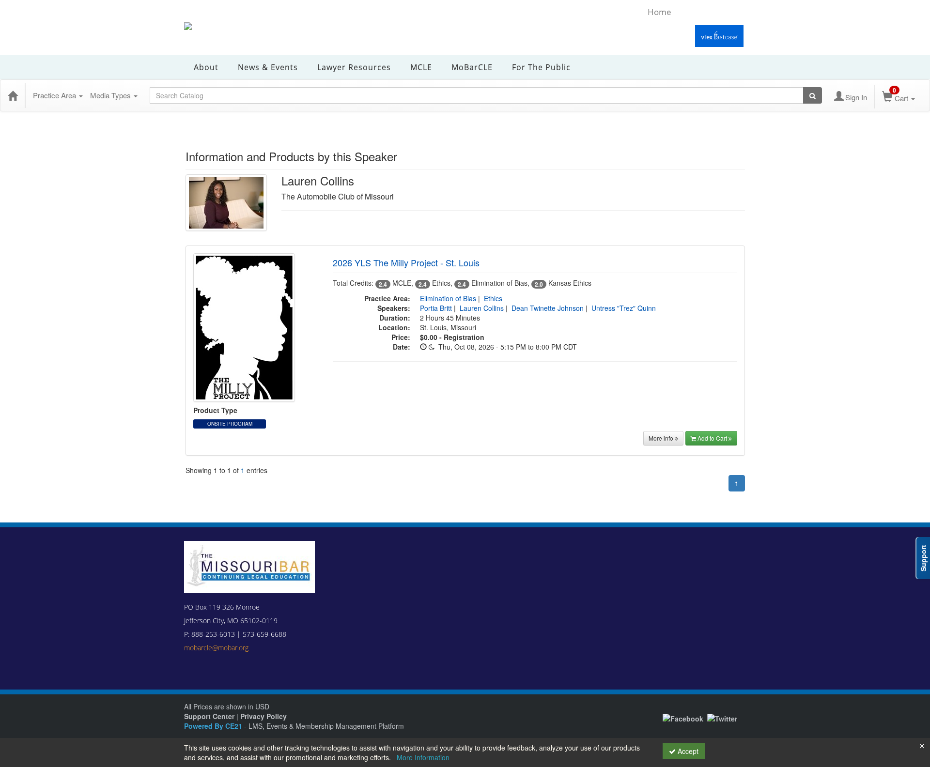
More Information (423, 757)
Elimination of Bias (448, 298)
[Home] (12, 95)
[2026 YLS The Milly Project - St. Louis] (244, 327)
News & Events (268, 67)
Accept (687, 751)
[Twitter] (722, 717)
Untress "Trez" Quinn (623, 308)
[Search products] (812, 95)
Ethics (493, 298)
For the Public (541, 67)
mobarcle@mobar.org (216, 647)
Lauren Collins (482, 308)
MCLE (421, 67)
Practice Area (55, 95)
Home (659, 11)
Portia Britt (436, 308)
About (206, 67)
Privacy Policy (263, 716)
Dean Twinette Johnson (548, 308)
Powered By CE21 (214, 726)
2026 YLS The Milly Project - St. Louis (406, 262)
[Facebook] (683, 717)
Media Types (111, 95)
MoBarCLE (472, 67)
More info (662, 438)
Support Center (209, 716)
